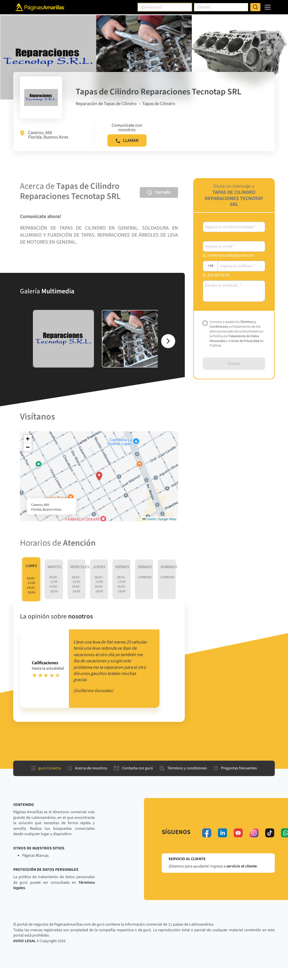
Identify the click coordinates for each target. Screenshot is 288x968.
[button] (99, 476)
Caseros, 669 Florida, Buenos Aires (48, 134)
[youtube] (238, 832)
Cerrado (163, 192)
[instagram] (253, 832)
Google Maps (167, 518)
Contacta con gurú (137, 768)
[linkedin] (222, 832)
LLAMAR (130, 140)
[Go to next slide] (168, 341)
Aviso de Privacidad (245, 341)
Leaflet (151, 518)
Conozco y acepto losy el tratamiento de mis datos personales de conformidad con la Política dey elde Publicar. (237, 334)
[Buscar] (255, 7)
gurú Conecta (49, 768)
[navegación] (267, 7)
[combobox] (165, 7)
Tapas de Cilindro (158, 104)
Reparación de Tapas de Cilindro (106, 104)
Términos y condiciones (187, 768)
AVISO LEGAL (24, 941)
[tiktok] (269, 832)
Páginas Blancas (35, 855)
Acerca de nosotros (91, 768)
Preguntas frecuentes (239, 768)
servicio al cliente (241, 866)
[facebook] (206, 832)
